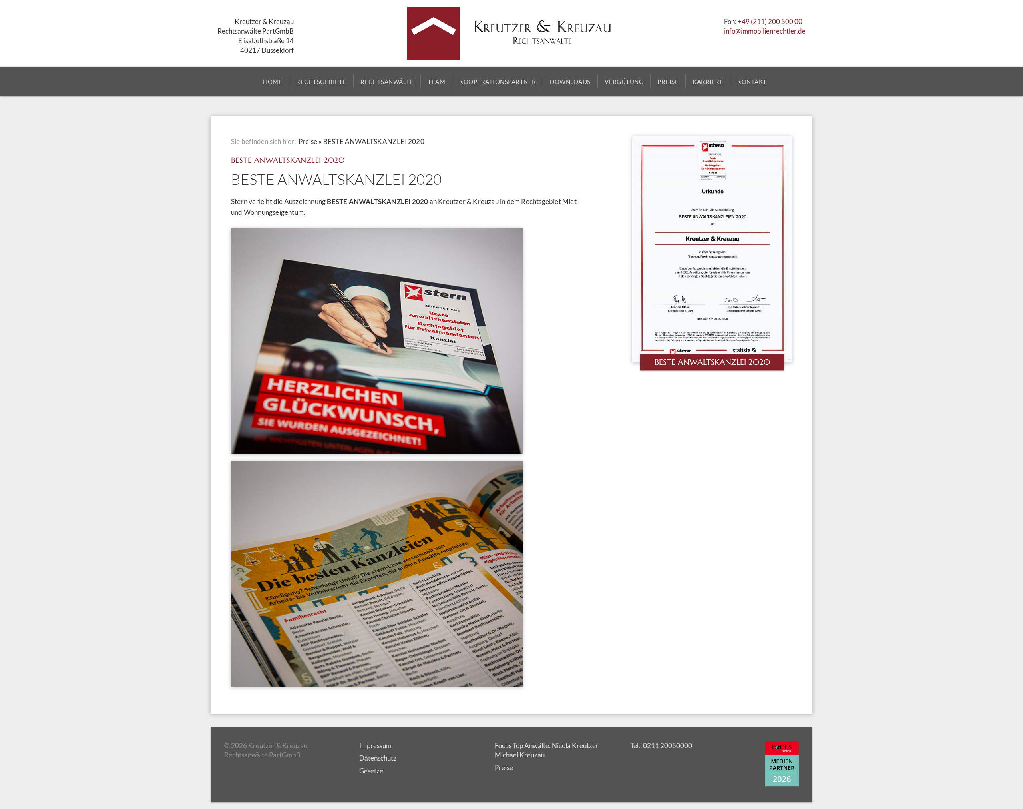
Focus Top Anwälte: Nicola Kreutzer (547, 745)
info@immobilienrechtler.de (765, 31)
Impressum (375, 745)
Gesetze (371, 771)
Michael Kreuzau (520, 755)
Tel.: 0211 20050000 (661, 745)
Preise (308, 141)
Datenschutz (377, 758)
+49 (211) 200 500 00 (770, 21)
